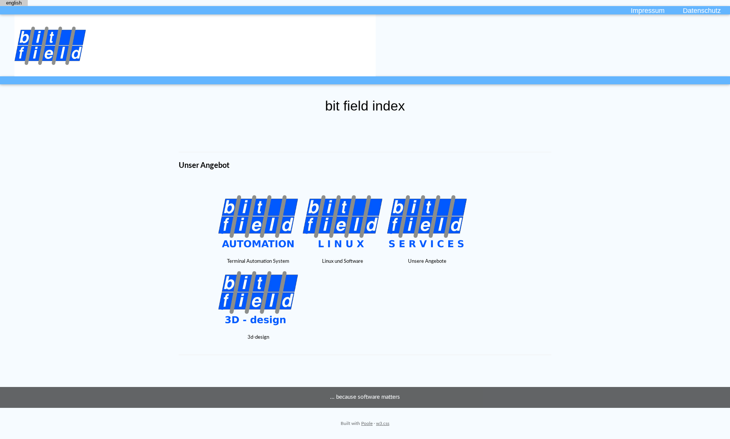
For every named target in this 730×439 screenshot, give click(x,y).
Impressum (648, 10)
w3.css (382, 423)
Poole (367, 423)
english (14, 3)
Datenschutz (702, 10)
